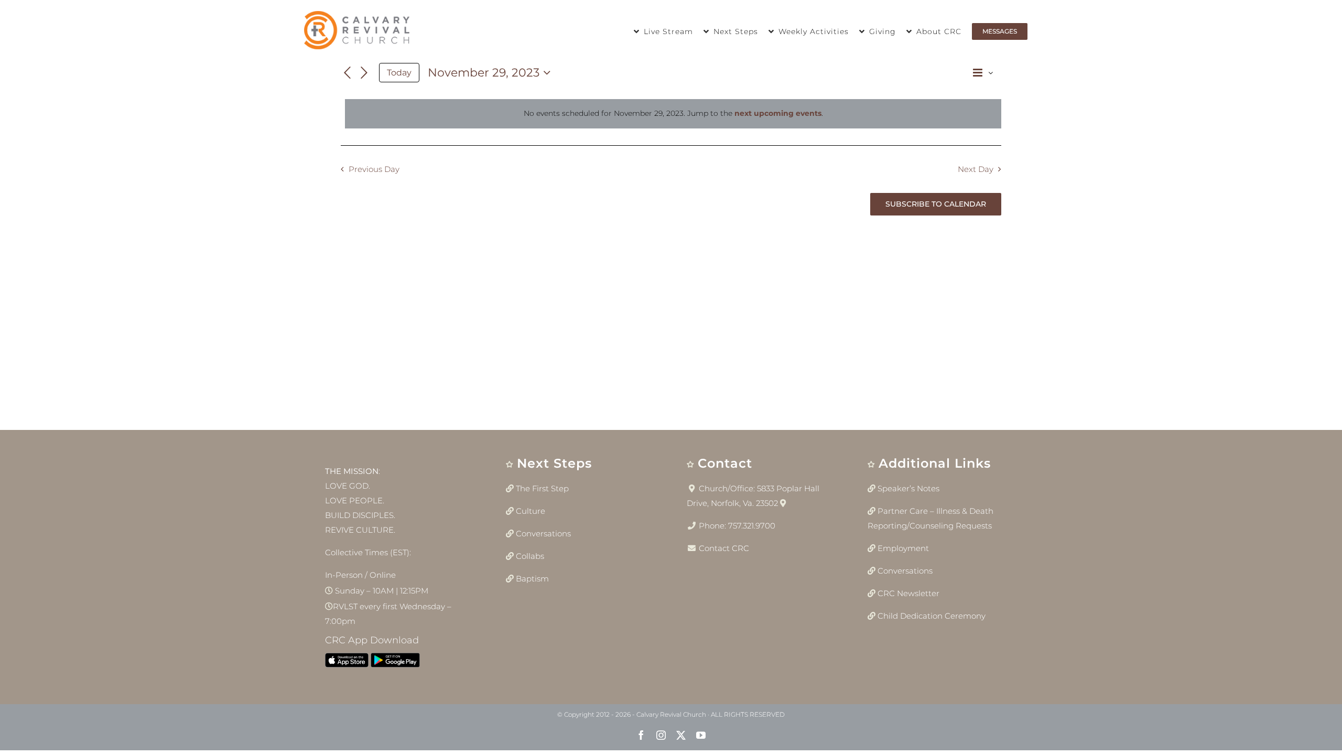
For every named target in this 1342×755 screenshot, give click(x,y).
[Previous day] (347, 73)
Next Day (975, 169)
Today (399, 73)
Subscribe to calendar (935, 204)
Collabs (530, 556)
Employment (903, 548)
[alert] (673, 113)
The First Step (542, 488)
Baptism (532, 579)
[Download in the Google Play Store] (395, 662)
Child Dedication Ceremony (932, 616)
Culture (530, 511)
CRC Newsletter (908, 593)
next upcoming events (777, 113)
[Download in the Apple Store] (347, 662)
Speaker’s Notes (908, 488)
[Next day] (364, 73)
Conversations (543, 533)
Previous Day (374, 169)
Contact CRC (724, 548)
